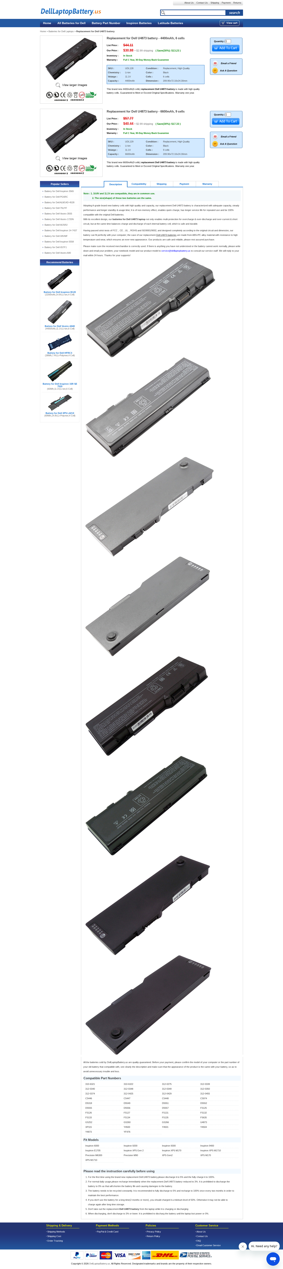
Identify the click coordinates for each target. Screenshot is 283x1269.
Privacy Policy (154, 1231)
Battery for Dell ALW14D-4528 (59, 202)
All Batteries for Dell (71, 23)
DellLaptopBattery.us (99, 1263)
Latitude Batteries (170, 23)
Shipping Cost (54, 1236)
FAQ (198, 1241)
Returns (237, 2)
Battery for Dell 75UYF (56, 208)
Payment (226, 2)
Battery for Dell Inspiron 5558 (59, 241)
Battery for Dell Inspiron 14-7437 (61, 230)
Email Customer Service (208, 1245)
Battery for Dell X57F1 (56, 247)
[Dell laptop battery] (69, 10)
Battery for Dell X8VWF (56, 236)
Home (47, 23)
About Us (189, 2)
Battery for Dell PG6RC (56, 197)
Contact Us (202, 2)
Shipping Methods (56, 1231)
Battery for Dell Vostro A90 (58, 253)
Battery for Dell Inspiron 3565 (59, 191)
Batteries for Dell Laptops (61, 31)
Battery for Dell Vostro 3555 (58, 213)
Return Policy (153, 1236)
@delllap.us (176, 251)
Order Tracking (55, 1241)
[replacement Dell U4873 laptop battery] (71, 84)
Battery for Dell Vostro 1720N (59, 219)
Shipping (214, 2)
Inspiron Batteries (139, 23)
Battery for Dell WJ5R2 (56, 225)
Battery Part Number (106, 23)
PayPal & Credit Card (107, 1231)
